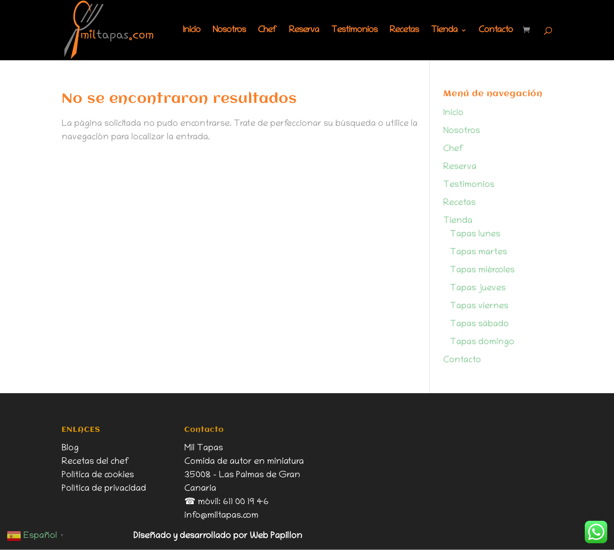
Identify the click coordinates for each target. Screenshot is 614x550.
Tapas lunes (475, 235)
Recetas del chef (95, 462)
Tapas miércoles (482, 270)
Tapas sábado (479, 324)
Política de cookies (98, 475)
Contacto (496, 31)
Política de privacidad (104, 489)
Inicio (191, 31)
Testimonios (354, 31)
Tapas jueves (478, 288)
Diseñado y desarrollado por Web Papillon (218, 536)
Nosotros (229, 31)
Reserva (304, 31)
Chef (267, 31)
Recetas (404, 31)
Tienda (444, 31)
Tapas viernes (479, 306)
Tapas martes (478, 252)
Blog (70, 448)
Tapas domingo (482, 342)
